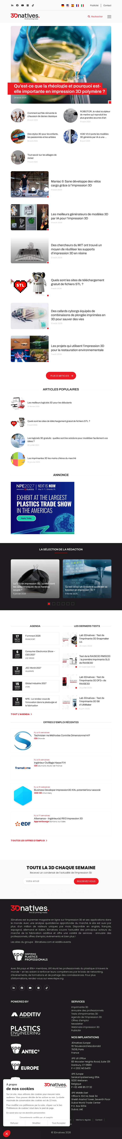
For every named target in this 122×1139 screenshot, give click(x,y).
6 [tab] (72, 603)
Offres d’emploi (80, 1020)
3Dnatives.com (43, 942)
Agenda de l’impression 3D (86, 1017)
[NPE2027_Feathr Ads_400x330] (42, 533)
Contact (107, 5)
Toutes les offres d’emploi (28, 840)
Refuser (14, 1123)
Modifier (36, 1123)
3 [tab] (58, 603)
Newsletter (77, 1023)
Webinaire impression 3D (85, 1027)
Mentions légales (83, 1120)
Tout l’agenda (20, 714)
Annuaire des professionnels (87, 1010)
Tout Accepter (59, 1123)
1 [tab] (48, 603)
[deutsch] (62, 5)
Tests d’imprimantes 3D (84, 1013)
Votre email (32, 881)
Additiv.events (63, 942)
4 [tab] (63, 603)
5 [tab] (68, 603)
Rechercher (97, 16)
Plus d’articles (60, 375)
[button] (6, 1133)
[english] (67, 5)
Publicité (94, 5)
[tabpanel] (35, 578)
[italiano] (82, 5)
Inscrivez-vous (86, 881)
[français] (77, 5)
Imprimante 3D (79, 1007)
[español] (72, 5)
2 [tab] (53, 603)
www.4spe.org (55, 978)
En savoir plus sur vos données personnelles (25, 1113)
